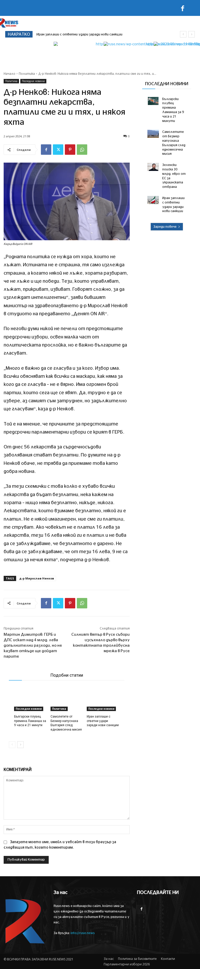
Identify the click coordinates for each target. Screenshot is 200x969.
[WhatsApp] (82, 149)
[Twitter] (58, 149)
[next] (191, 34)
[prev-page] (12, 744)
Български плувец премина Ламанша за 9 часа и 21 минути (30, 721)
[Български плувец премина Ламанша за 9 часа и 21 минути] (30, 699)
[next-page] (20, 744)
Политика (27, 73)
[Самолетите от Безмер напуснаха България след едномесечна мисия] (67, 699)
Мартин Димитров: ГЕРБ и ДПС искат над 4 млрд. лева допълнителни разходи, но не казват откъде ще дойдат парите (33, 645)
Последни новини (33, 81)
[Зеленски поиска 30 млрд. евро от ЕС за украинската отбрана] (153, 167)
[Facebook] (183, 9)
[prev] (183, 34)
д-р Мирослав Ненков (36, 578)
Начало (9, 73)
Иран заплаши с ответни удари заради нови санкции (79, 34)
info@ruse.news (83, 933)
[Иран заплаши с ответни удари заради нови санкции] (103, 699)
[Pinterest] (70, 149)
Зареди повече (165, 226)
